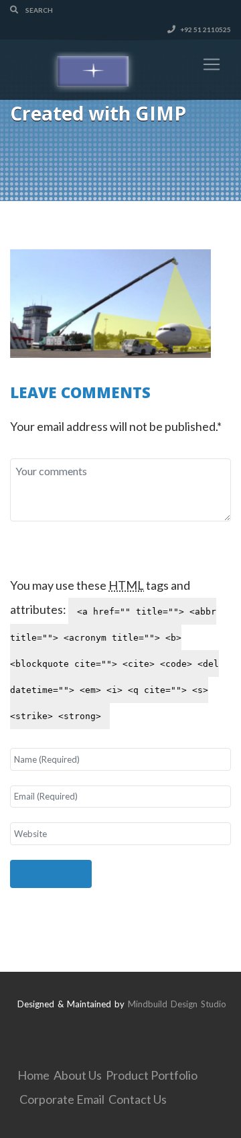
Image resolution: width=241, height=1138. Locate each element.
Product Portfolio (151, 1075)
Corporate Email (61, 1099)
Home (33, 1075)
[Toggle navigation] (211, 64)
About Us (78, 1075)
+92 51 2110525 (205, 29)
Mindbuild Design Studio (177, 1004)
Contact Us (137, 1099)
